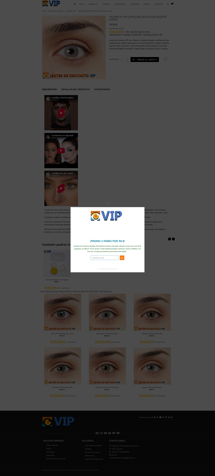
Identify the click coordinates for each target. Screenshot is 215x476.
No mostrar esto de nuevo (109, 269)
